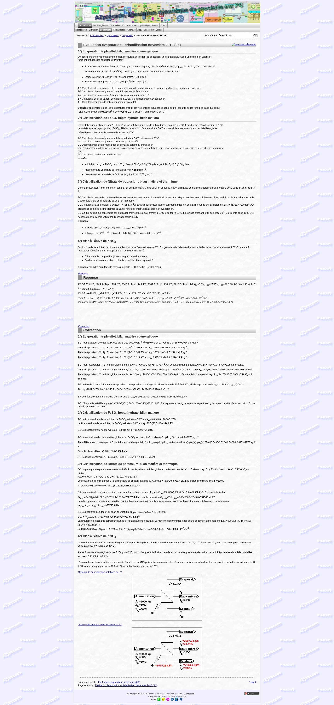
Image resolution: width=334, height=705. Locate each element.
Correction (83, 326)
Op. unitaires (113, 35)
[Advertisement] (240, 108)
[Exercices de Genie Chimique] (168, 699)
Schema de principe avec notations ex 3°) (100, 572)
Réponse (83, 273)
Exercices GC (97, 35)
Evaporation (127, 35)
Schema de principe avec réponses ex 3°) (100, 624)
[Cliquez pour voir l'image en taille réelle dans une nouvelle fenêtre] (167, 620)
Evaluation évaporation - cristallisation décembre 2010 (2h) (126, 685)
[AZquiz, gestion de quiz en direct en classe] (181, 699)
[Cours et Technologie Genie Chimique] (163, 699)
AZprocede (189, 694)
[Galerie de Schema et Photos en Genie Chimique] (172, 699)
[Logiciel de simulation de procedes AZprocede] (159, 699)
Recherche (211, 35)
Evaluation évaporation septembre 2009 (119, 682)
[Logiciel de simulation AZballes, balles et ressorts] (177, 699)
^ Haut (252, 682)
